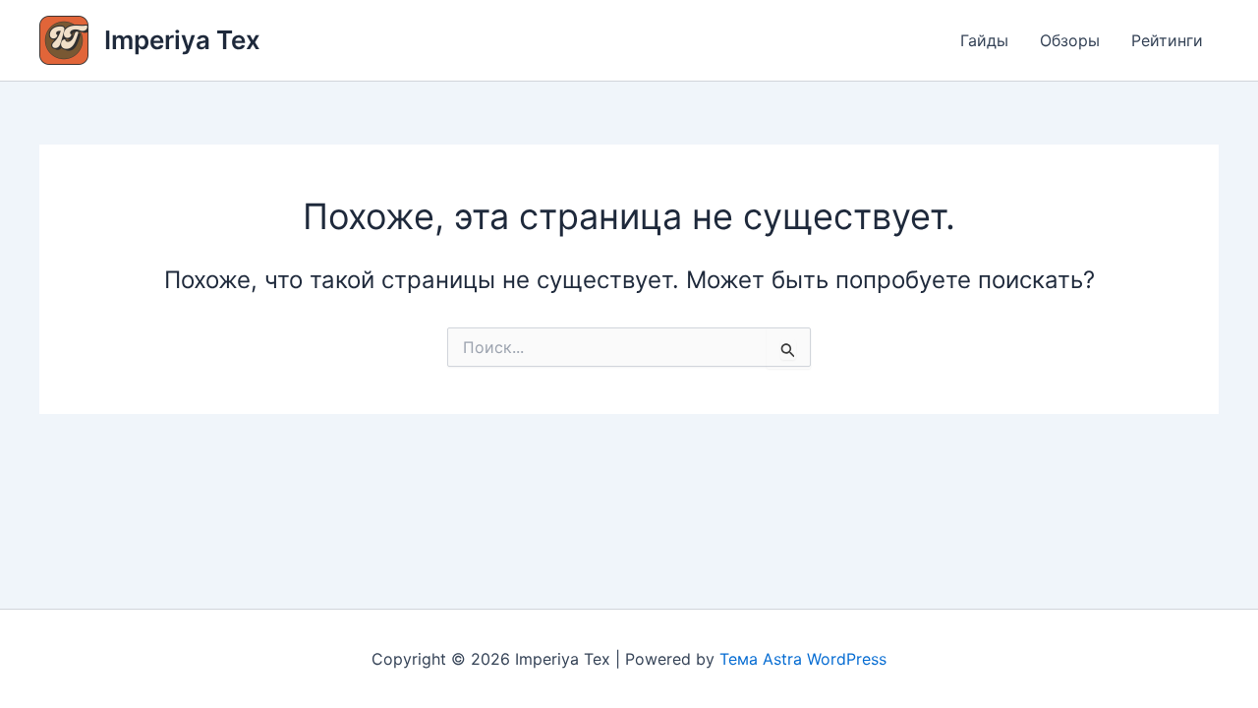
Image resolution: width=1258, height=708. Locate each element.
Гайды (984, 40)
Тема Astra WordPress (802, 659)
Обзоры (1070, 40)
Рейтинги (1167, 40)
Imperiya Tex (182, 40)
